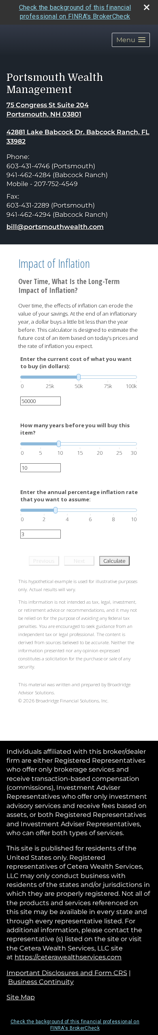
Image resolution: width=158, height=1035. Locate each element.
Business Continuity (41, 982)
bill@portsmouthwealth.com (55, 227)
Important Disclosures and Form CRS (66, 973)
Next (79, 560)
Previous (43, 560)
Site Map (20, 997)
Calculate (114, 560)
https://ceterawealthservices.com (68, 957)
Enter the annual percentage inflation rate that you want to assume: (79, 495)
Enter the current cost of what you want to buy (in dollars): (76, 362)
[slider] (78, 377)
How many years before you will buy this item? (75, 429)
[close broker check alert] (146, 7)
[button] (131, 40)
